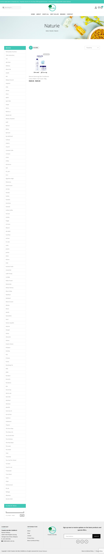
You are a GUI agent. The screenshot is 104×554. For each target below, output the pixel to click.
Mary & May (9, 291)
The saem (8, 446)
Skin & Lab (8, 393)
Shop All (45, 14)
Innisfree (8, 235)
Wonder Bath (9, 499)
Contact (70, 14)
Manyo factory (9, 287)
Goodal (8, 192)
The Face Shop (9, 428)
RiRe (7, 368)
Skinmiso (8, 404)
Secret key (8, 389)
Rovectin (8, 379)
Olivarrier (8, 337)
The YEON (8, 449)
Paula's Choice (9, 344)
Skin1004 (8, 397)
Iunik (7, 245)
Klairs (7, 256)
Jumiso (7, 252)
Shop (28, 533)
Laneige (8, 277)
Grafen (7, 196)
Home (33, 14)
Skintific (8, 407)
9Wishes (8, 66)
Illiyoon (8, 228)
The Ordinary (9, 439)
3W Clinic (8, 62)
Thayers (8, 425)
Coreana (8, 154)
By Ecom (8, 132)
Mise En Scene (9, 301)
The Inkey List (9, 432)
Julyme (7, 249)
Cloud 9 (8, 147)
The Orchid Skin (10, 435)
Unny (7, 478)
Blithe (7, 129)
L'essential (8, 270)
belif (7, 122)
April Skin (8, 101)
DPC (7, 168)
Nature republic (10, 323)
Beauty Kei (8, 115)
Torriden (8, 463)
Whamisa (8, 495)
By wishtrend (9, 136)
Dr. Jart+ (8, 171)
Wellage (8, 492)
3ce (7, 58)
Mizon (7, 308)
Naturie (8, 326)
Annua (7, 90)
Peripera (8, 347)
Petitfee (8, 351)
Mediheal (8, 294)
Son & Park (8, 414)
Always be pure (10, 80)
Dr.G (7, 175)
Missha (7, 305)
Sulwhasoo (8, 421)
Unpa (7, 481)
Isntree (7, 238)
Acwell (7, 73)
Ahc (7, 76)
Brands (51, 31)
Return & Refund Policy (33, 540)
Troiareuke (8, 470)
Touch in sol (9, 467)
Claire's (8, 143)
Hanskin (8, 199)
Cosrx (7, 157)
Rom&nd (8, 375)
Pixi (7, 354)
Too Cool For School (11, 460)
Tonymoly (8, 456)
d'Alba (7, 161)
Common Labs (9, 150)
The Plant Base (9, 442)
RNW (7, 372)
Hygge (7, 220)
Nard (7, 319)
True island (9, 474)
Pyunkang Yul (9, 365)
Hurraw (8, 213)
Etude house (9, 185)
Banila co (8, 111)
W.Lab (7, 488)
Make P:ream (9, 280)
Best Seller (54, 14)
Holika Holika (9, 210)
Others (7, 340)
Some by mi (9, 411)
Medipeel (8, 298)
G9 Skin (8, 189)
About (38, 14)
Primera (8, 358)
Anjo (7, 87)
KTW (7, 263)
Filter (35, 47)
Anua (7, 94)
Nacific (7, 312)
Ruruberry (8, 382)
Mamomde (8, 284)
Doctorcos (8, 164)
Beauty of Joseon (10, 118)
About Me (8, 69)
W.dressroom (9, 485)
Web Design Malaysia (41, 551)
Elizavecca (8, 182)
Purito (7, 361)
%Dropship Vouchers (11, 51)
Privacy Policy (30, 538)
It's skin (8, 242)
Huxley (7, 217)
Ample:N (8, 83)
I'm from (8, 224)
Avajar (7, 104)
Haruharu (8, 203)
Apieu (7, 97)
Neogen (8, 330)
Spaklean (8, 418)
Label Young (9, 273)
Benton (8, 125)
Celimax (8, 139)
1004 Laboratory (10, 55)
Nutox (7, 333)
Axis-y (7, 108)
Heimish (8, 206)
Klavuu (7, 259)
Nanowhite (8, 316)
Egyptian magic (10, 178)
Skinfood (8, 400)
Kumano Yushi (9, 266)
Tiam (7, 453)
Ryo (7, 386)
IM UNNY (8, 231)
